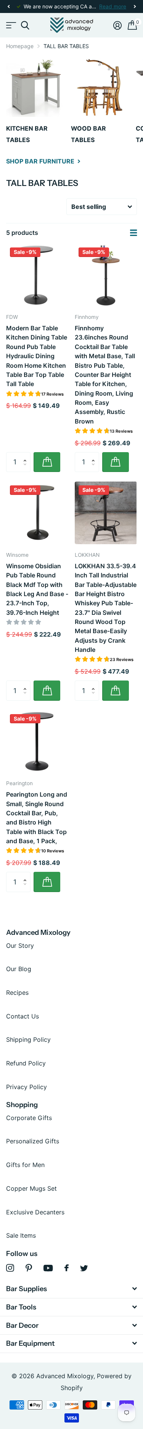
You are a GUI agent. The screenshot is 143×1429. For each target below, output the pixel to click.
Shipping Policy (28, 1039)
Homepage (20, 46)
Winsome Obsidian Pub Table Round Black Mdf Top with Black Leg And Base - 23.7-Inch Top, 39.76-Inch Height (37, 589)
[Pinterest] (29, 1268)
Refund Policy (26, 1063)
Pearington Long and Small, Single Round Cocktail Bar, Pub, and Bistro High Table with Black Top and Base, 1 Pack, (36, 817)
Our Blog (18, 969)
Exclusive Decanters (35, 1212)
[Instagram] (10, 1268)
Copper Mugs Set (31, 1188)
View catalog (10, 25)
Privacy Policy (26, 1087)
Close (71, 1289)
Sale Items (21, 1235)
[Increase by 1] (26, 455)
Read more (112, 6)
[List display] (133, 233)
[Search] (25, 25)
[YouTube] (48, 1268)
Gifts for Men (25, 1165)
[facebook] (66, 1267)
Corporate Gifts (29, 1118)
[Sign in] (117, 25)
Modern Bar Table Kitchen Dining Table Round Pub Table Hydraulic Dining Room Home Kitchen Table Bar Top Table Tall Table (36, 356)
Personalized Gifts (32, 1141)
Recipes (17, 992)
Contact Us (22, 1016)
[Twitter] (84, 1268)
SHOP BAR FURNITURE (41, 161)
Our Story (20, 945)
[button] (8, 6)
